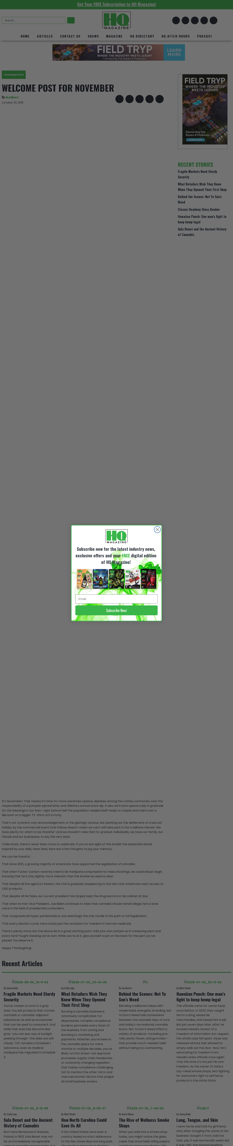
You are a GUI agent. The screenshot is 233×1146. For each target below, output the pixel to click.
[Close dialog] (157, 529)
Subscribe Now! (116, 610)
